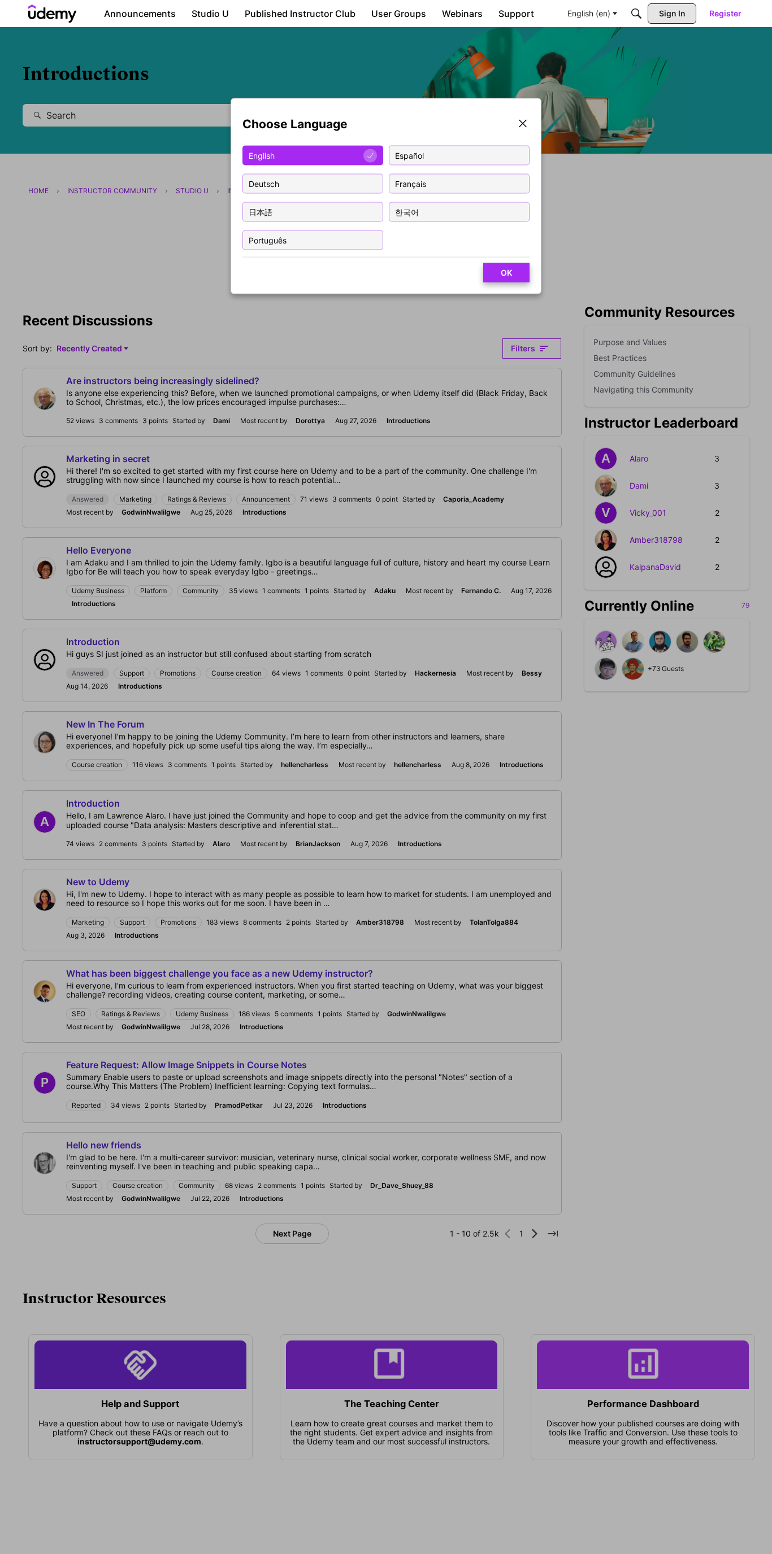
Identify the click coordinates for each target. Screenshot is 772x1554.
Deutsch (264, 183)
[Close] (523, 124)
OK (506, 272)
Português (268, 240)
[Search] (636, 13)
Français (410, 183)
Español (409, 155)
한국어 (407, 211)
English (262, 155)
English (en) (588, 13)
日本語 (260, 211)
